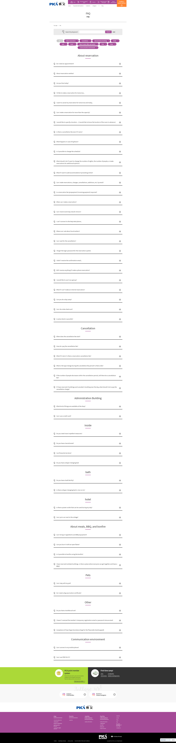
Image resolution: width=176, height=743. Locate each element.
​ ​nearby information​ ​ (89, 717)
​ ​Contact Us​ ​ (88, 5)
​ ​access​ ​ (69, 5)
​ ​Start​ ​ (102, 673)
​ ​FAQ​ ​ (117, 721)
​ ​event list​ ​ (71, 720)
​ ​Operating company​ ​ (62, 740)
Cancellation (85, 41)
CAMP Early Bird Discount (57, 726)
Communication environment (87, 47)
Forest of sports (103, 728)
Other (111, 44)
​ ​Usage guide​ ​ (102, 723)
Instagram (94, 5)
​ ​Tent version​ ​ (104, 675)
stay (55, 716)
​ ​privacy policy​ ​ (70, 740)
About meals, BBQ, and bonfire (87, 44)
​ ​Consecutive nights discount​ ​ (57, 728)
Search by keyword (71, 32)
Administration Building (100, 41)
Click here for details (79, 681)
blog (102, 5)
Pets (103, 44)
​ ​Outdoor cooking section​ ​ (114, 675)
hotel (71, 44)
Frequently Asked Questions (78, 5)
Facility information (104, 717)
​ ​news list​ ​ (118, 715)
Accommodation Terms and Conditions (82, 740)
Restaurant (102, 726)
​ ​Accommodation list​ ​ (58, 720)
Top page (55, 25)
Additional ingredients (58, 723)
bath (63, 44)
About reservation (71, 41)
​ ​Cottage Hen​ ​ (111, 673)
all (59, 41)
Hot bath (101, 725)
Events (71, 716)
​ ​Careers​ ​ (55, 740)
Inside (114, 41)
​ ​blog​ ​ (117, 719)
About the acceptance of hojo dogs (119, 724)
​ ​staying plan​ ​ (56, 721)
